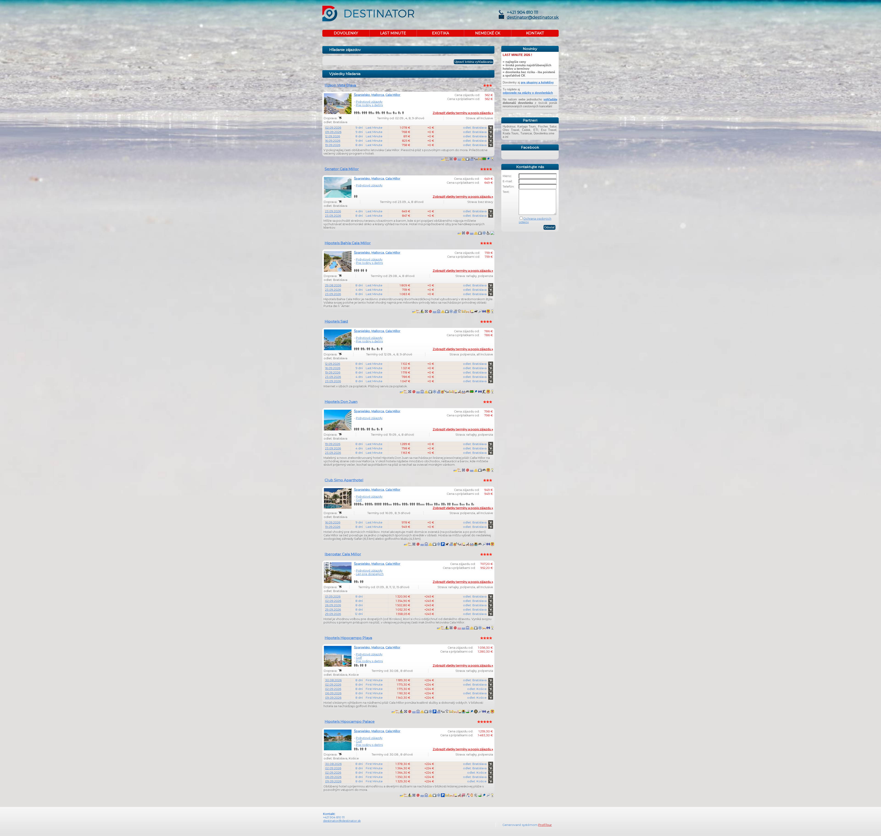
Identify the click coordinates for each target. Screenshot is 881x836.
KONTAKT (535, 33)
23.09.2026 (333, 211)
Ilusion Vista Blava (340, 85)
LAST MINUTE (393, 33)
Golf (359, 500)
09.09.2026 (333, 132)
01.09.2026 (332, 596)
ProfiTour (545, 825)
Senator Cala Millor (342, 169)
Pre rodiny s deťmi (369, 105)
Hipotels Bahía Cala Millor (348, 243)
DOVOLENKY (346, 33)
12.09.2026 (332, 136)
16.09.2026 (332, 140)
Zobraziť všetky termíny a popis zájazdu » (463, 113)
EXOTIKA (440, 33)
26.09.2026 (333, 605)
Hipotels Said (336, 321)
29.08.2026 (333, 285)
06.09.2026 (333, 693)
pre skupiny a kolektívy (537, 82)
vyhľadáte (550, 99)
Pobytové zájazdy (369, 101)
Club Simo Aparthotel (344, 480)
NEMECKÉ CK (487, 33)
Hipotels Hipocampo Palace (350, 721)
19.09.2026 (332, 145)
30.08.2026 (333, 680)
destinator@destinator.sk (533, 17)
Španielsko (362, 95)
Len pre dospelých (370, 574)
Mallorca (377, 95)
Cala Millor (392, 95)
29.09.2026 (333, 609)
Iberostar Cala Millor (343, 554)
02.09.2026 (333, 127)
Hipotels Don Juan (341, 401)
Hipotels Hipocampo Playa (348, 638)
